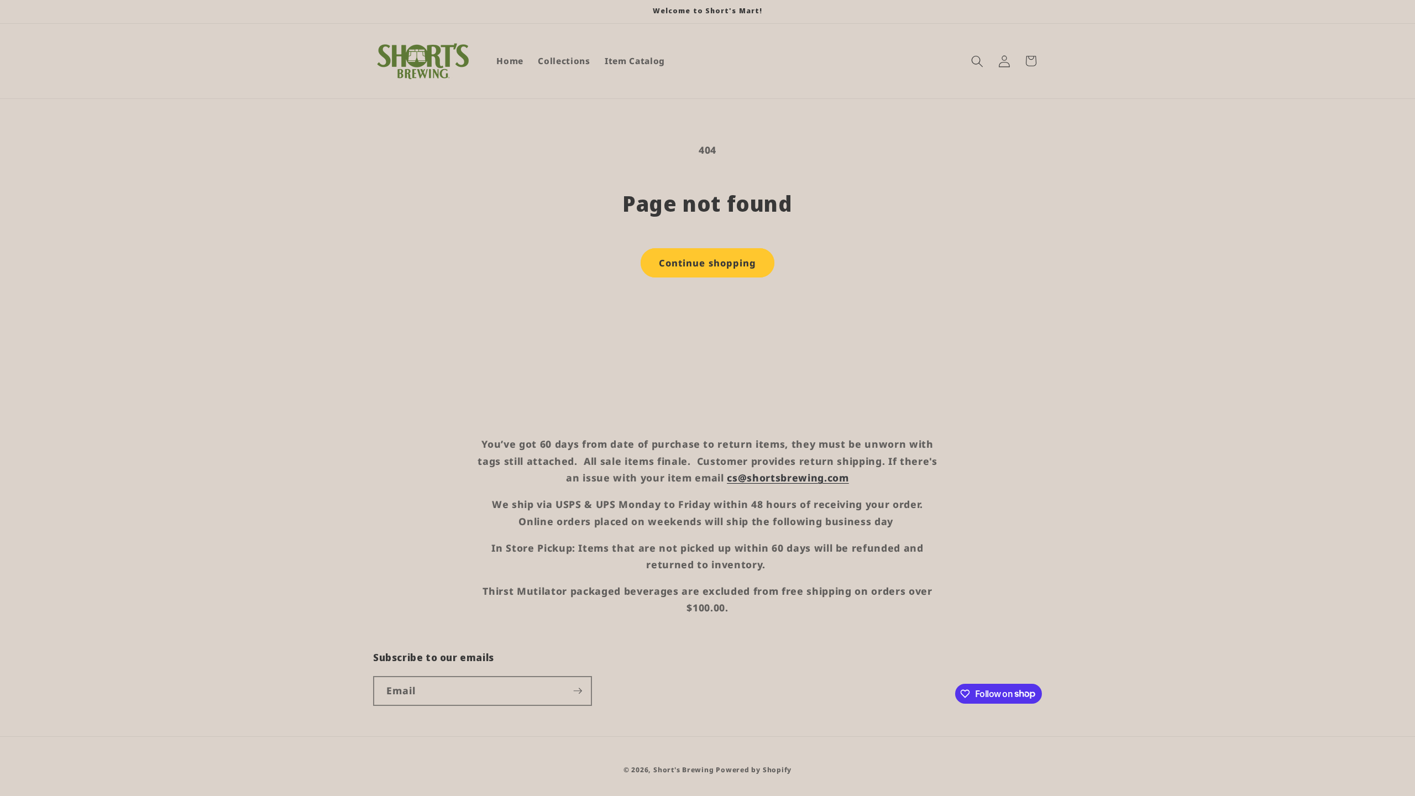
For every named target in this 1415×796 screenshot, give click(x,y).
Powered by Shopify (754, 769)
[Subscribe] (577, 691)
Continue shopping (708, 262)
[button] (977, 61)
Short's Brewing (683, 769)
